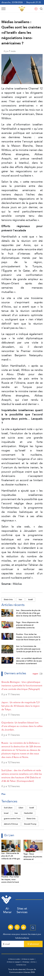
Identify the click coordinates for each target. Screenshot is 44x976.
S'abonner (33, 944)
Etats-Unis (8, 599)
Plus (3, 794)
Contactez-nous (21, 964)
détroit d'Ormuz (11, 824)
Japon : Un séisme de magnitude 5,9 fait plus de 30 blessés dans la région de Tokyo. (20, 706)
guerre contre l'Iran (12, 818)
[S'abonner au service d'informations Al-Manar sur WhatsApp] (17, 927)
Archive (33, 962)
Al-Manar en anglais (28, 959)
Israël (30, 599)
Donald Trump (30, 824)
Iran (20, 599)
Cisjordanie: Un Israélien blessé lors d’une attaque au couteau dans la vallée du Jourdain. (22, 726)
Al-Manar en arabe (14, 959)
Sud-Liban (8, 807)
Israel (6, 813)
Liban (21, 807)
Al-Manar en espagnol (14, 962)
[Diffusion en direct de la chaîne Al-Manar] (23, 927)
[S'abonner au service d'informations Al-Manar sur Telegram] (10, 927)
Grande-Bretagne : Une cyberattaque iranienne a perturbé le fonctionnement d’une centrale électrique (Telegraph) (21, 685)
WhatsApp (25, 962)
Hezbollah (28, 813)
